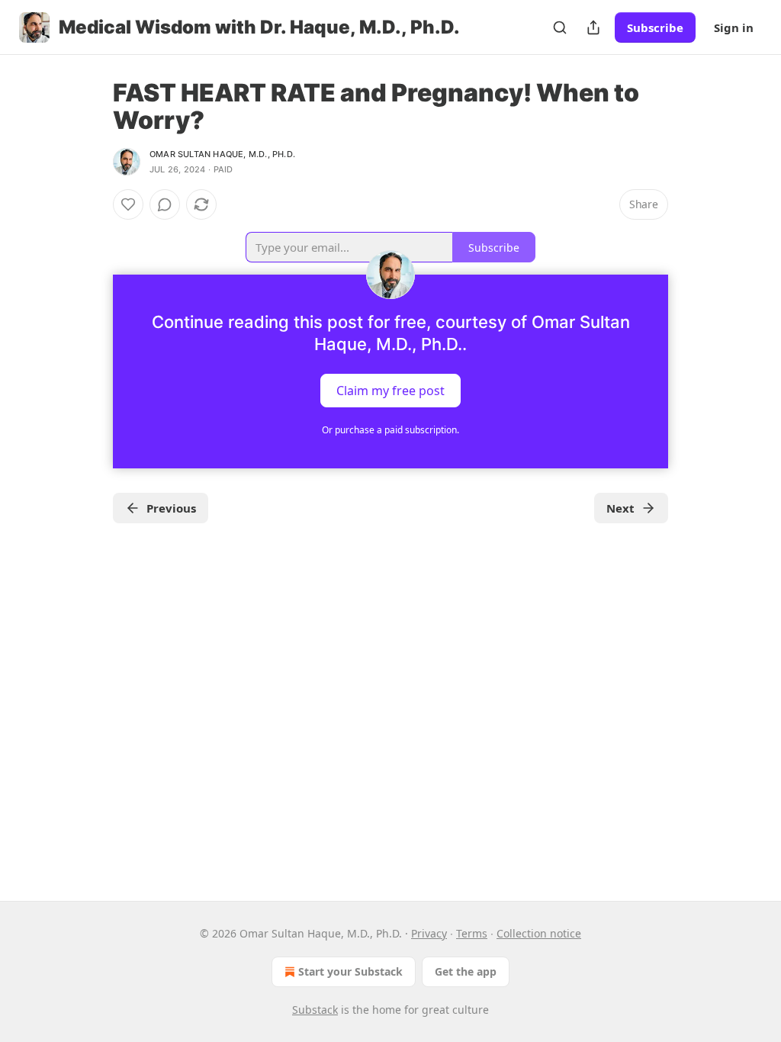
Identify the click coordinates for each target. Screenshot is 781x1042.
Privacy (429, 933)
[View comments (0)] (164, 204)
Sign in (734, 27)
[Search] (560, 27)
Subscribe (655, 27)
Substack (315, 1009)
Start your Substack (350, 971)
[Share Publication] (593, 27)
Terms (471, 933)
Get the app (466, 971)
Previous (171, 508)
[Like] (128, 204)
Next (620, 508)
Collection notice (539, 933)
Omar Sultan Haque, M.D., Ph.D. (222, 154)
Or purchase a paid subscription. (390, 429)
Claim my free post (390, 390)
